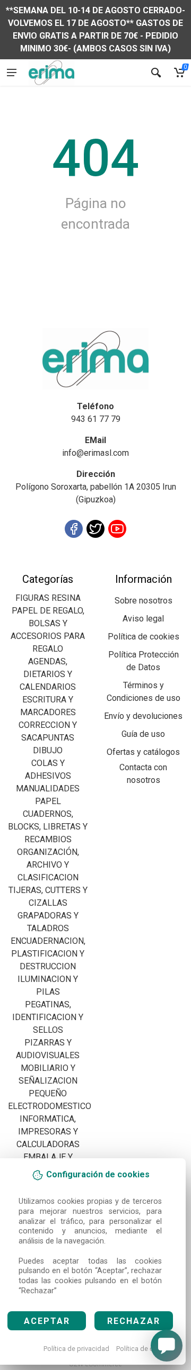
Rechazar (133, 1321)
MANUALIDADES (48, 788)
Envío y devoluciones (143, 716)
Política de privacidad (76, 1349)
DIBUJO (48, 750)
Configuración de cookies (70, 566)
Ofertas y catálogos (143, 752)
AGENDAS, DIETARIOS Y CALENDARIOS (48, 674)
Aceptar (47, 1321)
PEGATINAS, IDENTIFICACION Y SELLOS (47, 1017)
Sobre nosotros (143, 601)
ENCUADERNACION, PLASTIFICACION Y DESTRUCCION (48, 953)
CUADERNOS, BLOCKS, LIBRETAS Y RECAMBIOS (48, 826)
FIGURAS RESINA (48, 598)
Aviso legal (143, 619)
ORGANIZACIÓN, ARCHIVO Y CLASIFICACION (48, 864)
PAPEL (48, 801)
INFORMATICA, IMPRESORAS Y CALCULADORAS (48, 1131)
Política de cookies (145, 1349)
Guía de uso (143, 734)
